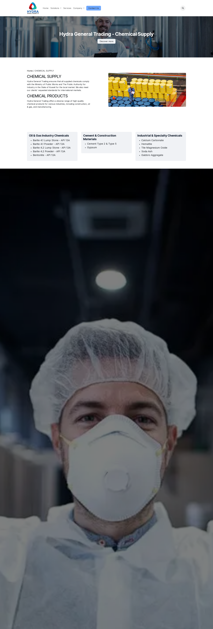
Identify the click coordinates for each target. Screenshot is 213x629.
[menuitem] (45, 8)
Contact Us (93, 8)
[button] (183, 8)
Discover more (106, 41)
